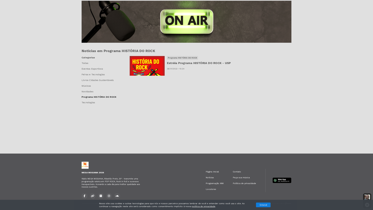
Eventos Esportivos (92, 68)
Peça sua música (241, 177)
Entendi (263, 205)
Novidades (87, 91)
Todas (85, 63)
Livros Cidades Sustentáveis (98, 80)
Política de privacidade (244, 183)
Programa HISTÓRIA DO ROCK (99, 97)
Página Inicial (212, 171)
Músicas (86, 85)
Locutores (211, 189)
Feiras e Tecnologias (93, 74)
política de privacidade (203, 206)
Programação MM (215, 183)
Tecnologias (88, 102)
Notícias (210, 177)
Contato (237, 171)
